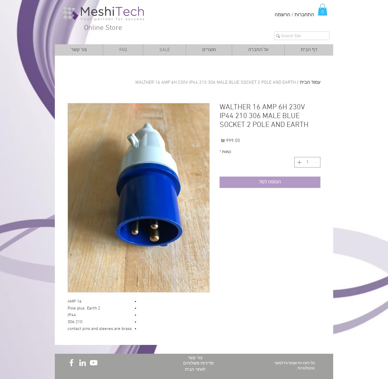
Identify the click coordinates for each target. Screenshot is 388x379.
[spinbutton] (307, 162)
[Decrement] (316, 162)
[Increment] (298, 162)
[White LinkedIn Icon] (82, 362)
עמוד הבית (310, 82)
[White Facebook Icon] (71, 362)
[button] (322, 10)
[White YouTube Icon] (93, 362)
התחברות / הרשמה (294, 15)
